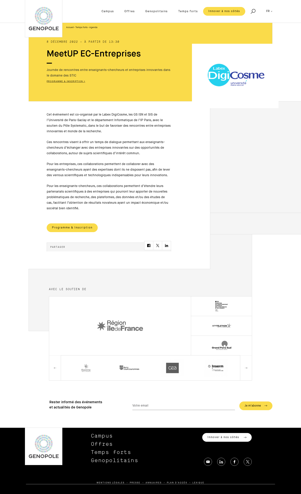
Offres (129, 11)
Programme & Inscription (72, 227)
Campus (108, 11)
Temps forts (188, 11)
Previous (55, 367)
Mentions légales (111, 483)
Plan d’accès (177, 483)
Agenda (93, 27)
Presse (135, 483)
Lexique (198, 483)
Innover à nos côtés (224, 11)
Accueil (70, 27)
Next (246, 367)
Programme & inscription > (66, 82)
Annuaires (154, 483)
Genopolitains (156, 11)
